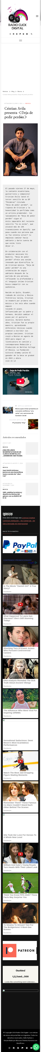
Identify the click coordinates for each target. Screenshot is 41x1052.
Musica (28, 103)
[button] (36, 1047)
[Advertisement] (20, 65)
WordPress (20, 1043)
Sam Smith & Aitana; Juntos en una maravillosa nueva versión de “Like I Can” (13, 473)
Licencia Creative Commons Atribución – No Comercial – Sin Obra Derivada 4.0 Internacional (19, 521)
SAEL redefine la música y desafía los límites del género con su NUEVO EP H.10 (12, 495)
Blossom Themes (22, 1040)
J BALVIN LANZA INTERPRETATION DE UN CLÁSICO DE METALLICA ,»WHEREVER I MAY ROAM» (13, 453)
